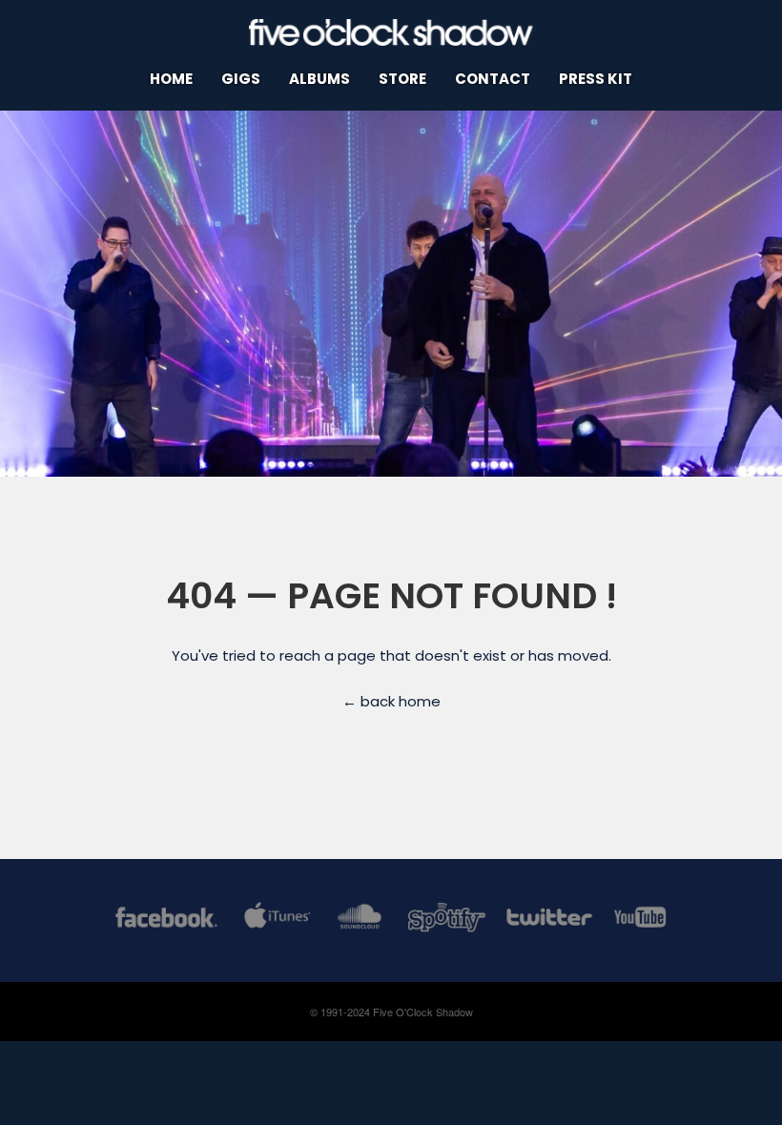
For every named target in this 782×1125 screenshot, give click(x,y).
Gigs (240, 79)
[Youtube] (641, 920)
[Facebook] (166, 920)
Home (171, 79)
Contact (492, 79)
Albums (319, 79)
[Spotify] (446, 920)
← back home (391, 701)
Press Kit (595, 79)
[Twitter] (548, 920)
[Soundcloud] (359, 920)
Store (402, 79)
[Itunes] (277, 920)
